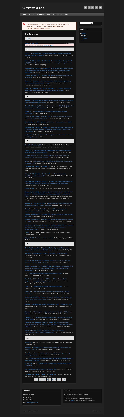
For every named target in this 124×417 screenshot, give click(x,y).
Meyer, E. (44, 297)
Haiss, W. (44, 88)
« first (36, 380)
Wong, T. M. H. (48, 225)
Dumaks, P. (28, 317)
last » (64, 380)
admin (72, 400)
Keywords (85, 38)
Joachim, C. (28, 253)
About (48, 14)
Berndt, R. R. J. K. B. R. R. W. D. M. (35, 203)
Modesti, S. (38, 181)
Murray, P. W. (28, 342)
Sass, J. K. (28, 81)
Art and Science (57, 14)
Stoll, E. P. (28, 53)
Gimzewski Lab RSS (100, 7)
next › (59, 380)
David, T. (27, 266)
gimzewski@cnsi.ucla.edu (32, 402)
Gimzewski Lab (35, 411)
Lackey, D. (61, 88)
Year (36, 43)
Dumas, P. (28, 150)
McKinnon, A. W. (29, 135)
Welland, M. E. (39, 225)
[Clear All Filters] (48, 45)
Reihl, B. (49, 266)
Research (31, 14)
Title (30, 43)
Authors (84, 36)
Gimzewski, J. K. (37, 53)
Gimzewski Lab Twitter (89, 7)
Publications (40, 14)
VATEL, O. (38, 192)
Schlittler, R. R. (46, 61)
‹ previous (42, 380)
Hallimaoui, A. (46, 192)
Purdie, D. (43, 266)
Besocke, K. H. (52, 88)
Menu (66, 14)
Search (29, 39)
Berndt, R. (38, 61)
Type (33, 43)
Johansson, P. (46, 155)
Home (24, 14)
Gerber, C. (45, 181)
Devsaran (98, 411)
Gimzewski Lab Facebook (85, 7)
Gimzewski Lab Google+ (92, 7)
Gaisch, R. (28, 111)
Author (27, 43)
